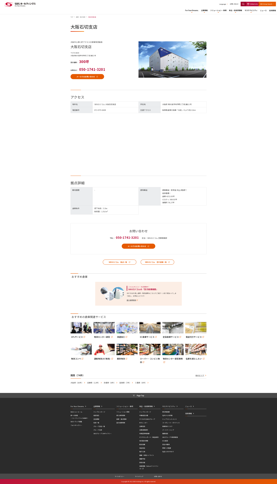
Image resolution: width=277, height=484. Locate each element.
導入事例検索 (120, 415)
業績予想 (142, 459)
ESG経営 (165, 441)
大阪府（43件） (77, 382)
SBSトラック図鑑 (76, 422)
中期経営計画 (143, 415)
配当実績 (142, 444)
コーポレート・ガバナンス (171, 423)
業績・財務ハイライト (146, 455)
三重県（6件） (141, 382)
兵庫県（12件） (93, 382)
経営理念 (96, 415)
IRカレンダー (143, 423)
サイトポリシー (119, 476)
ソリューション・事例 (218, 10)
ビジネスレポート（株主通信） (149, 437)
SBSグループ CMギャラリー (102, 433)
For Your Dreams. (192, 10)
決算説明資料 (143, 430)
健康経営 (165, 433)
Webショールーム (76, 412)
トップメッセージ (99, 412)
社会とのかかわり (168, 452)
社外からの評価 (167, 415)
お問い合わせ (234, 4)
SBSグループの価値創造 (170, 437)
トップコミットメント (169, 419)
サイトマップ (139, 476)
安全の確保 (166, 444)
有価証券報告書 (144, 433)
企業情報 (204, 10)
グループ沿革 (97, 430)
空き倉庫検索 (120, 423)
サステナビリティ (251, 10)
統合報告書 (166, 412)
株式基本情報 (143, 441)
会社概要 (96, 419)
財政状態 (142, 462)
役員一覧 (96, 423)
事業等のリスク (167, 426)
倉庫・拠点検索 (121, 419)
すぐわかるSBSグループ (147, 419)
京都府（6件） (109, 382)
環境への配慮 (166, 448)
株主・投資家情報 (235, 10)
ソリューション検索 (123, 412)
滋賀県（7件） (125, 382)
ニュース (263, 10)
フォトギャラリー (76, 425)
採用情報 (272, 10)
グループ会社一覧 (99, 426)
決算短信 (142, 426)
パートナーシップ (168, 430)
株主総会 (142, 448)
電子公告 (142, 452)
